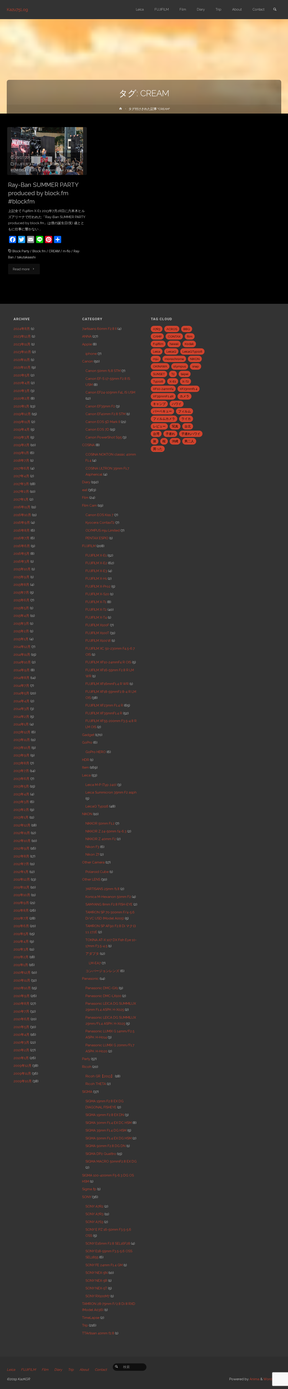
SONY (86, 1197)
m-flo (66, 251)
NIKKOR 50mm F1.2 (100, 823)
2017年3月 (21, 484)
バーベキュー (162, 411)
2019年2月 (21, 445)
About (84, 1370)
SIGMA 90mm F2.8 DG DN (106, 1146)
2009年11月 (22, 1073)
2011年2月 (21, 957)
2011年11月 (21, 887)
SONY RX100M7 (98, 1296)
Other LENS (91, 879)
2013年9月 (21, 755)
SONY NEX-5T (96, 1288)
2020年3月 (22, 391)
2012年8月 (21, 856)
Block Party (20, 251)
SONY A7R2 (95, 1206)
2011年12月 (22, 879)
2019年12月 (22, 414)
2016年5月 (21, 554)
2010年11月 (22, 980)
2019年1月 (21, 453)
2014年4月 (21, 701)
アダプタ (92, 954)
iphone (91, 354)
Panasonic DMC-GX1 (102, 988)
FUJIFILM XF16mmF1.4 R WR (107, 684)
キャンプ (159, 404)
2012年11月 (22, 833)
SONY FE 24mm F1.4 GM (104, 1265)
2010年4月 (21, 1035)
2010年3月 (21, 1042)
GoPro (87, 742)
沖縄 (175, 441)
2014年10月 (22, 662)
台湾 (156, 434)
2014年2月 (21, 717)
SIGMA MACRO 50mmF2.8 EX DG (111, 1161)
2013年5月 (21, 786)
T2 (173, 374)
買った (157, 449)
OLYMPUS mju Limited (103, 530)
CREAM (54, 251)
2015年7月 (21, 592)
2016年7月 (21, 538)
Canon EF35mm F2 (100, 406)
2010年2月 (21, 1050)
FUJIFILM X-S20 (97, 594)
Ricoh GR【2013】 (100, 1076)
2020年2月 (22, 398)
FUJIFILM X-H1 (96, 579)
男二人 (189, 441)
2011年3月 (21, 949)
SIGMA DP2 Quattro (101, 1154)
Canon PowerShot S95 (104, 437)
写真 (175, 426)
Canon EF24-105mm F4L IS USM (110, 392)
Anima (254, 1379)
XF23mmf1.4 (188, 389)
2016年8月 (22, 530)
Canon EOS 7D (97, 429)
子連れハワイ (190, 434)
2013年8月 (21, 763)
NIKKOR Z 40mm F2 (101, 839)
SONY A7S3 (94, 1222)
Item (85, 767)
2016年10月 (22, 515)
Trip (85, 1325)
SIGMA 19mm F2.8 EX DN (105, 1115)
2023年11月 (22, 344)
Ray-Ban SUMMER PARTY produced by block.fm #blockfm (43, 193)
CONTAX (174, 336)
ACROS (171, 329)
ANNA (87, 336)
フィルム (184, 411)
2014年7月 (21, 686)
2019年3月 (21, 437)
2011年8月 (21, 910)
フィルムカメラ (164, 419)
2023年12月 (22, 336)
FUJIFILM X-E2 (96, 563)
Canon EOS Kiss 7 (99, 515)
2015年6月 (21, 600)
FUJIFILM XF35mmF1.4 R (45, 170)
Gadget (88, 735)
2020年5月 (22, 375)
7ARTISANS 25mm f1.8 (102, 889)
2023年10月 (22, 352)
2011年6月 (21, 926)
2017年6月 (21, 468)
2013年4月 (21, 794)
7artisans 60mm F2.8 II (99, 329)
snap (195, 366)
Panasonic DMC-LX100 (103, 996)
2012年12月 (22, 825)
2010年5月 (21, 1027)
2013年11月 (22, 740)
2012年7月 (21, 864)
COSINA (88, 445)
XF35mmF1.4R (163, 396)
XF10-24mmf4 (163, 389)
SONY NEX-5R (96, 1281)
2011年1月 (21, 965)
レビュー (159, 426)
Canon (87, 361)
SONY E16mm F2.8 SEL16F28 (108, 1243)
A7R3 (156, 329)
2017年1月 (21, 499)
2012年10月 (22, 841)
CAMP (157, 336)
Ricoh (86, 1067)
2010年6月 (22, 1019)
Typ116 (158, 381)
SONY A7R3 (95, 1214)
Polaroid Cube (97, 872)
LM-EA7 (95, 963)
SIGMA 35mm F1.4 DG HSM (106, 1130)
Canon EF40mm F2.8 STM (106, 414)
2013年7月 (21, 771)
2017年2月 (21, 492)
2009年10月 (23, 1081)
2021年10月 (22, 367)
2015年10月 (22, 569)
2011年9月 (21, 903)
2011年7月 (21, 918)
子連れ (170, 434)
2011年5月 (21, 934)
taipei (184, 374)
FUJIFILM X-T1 (96, 602)
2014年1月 (21, 724)
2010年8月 (21, 1004)
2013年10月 (22, 748)
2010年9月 (22, 996)
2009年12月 (23, 1066)
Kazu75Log (17, 9)
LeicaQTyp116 (192, 351)
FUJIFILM (89, 546)
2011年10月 (22, 895)
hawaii (174, 344)
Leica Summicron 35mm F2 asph (111, 792)
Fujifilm (158, 344)
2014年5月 (21, 693)
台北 (187, 426)
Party (71, 170)
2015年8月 (21, 585)
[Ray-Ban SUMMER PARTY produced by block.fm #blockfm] (47, 151)
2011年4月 (21, 941)
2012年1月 (21, 872)
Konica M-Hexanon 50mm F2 (108, 897)
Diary (86, 482)
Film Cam (89, 505)
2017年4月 (21, 476)
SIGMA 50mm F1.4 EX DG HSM (109, 1138)
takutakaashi (26, 257)
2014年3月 (21, 709)
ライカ (186, 419)
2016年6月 (22, 546)
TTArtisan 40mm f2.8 (98, 1333)
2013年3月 (21, 802)
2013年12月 (22, 732)
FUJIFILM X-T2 (96, 610)
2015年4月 (21, 616)
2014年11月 (22, 655)
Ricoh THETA (96, 1084)
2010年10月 (22, 988)
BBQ (186, 329)
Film (85, 498)
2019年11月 (22, 422)
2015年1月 (21, 639)
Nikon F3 (92, 847)
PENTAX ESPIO (97, 538)
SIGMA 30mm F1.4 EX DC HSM (109, 1123)
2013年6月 (21, 779)
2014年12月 (22, 647)
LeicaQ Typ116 (97, 806)
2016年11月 (22, 507)
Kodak (189, 344)
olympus (179, 366)
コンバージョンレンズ (102, 971)
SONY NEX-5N (97, 1273)
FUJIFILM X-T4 (96, 617)
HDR (85, 760)
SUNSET (159, 374)
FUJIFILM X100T (97, 633)
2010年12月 (22, 973)
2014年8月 (21, 678)
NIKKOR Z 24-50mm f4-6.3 (106, 831)
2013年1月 (21, 817)
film (189, 336)
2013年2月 (21, 810)
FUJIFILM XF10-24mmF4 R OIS (108, 662)
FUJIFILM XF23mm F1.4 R (104, 705)
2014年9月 (22, 670)
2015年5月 (21, 608)
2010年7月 (21, 1011)
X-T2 (185, 381)
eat (84, 490)
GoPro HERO (96, 752)
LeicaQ (171, 351)
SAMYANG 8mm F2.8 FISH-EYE (109, 904)
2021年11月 (22, 360)
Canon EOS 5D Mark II (103, 422)
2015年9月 (21, 577)
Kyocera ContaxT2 (100, 523)
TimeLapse (90, 1318)
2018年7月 (21, 461)
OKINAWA (160, 366)
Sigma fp (89, 1189)
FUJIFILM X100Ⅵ (98, 641)
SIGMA (87, 1092)
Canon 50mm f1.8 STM (103, 371)
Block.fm (39, 251)
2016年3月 (21, 561)
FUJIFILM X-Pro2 (98, 586)
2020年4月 (22, 383)
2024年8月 (22, 329)
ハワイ (176, 404)
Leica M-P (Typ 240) (101, 785)
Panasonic (90, 979)
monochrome (174, 359)
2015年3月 (21, 624)
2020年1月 (21, 406)
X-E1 (172, 381)
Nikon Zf (92, 854)
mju (155, 359)
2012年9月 (21, 848)
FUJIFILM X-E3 (96, 571)
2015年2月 (21, 631)
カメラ (184, 396)
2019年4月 (22, 429)
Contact (101, 1370)
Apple (87, 344)
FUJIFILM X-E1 (25, 164)
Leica (86, 775)
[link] (274, 10)
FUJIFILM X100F (97, 625)
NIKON (87, 814)
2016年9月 (22, 523)
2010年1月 (21, 1058)
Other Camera (93, 862)
